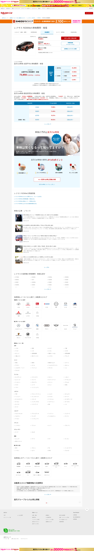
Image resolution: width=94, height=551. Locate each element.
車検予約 (34, 517)
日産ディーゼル (52, 353)
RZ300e (39, 17)
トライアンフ (35, 404)
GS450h (17, 284)
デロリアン (34, 382)
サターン (50, 377)
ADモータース (18, 441)
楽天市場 (90, 8)
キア (49, 438)
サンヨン (67, 438)
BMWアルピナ (51, 362)
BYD (16, 448)
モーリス (17, 404)
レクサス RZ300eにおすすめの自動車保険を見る (25, 203)
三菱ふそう (17, 356)
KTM (49, 450)
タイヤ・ (60, 32)
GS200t (50, 279)
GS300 (16, 282)
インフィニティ (35, 387)
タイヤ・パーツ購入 (50, 519)
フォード (34, 379)
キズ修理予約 (48, 517)
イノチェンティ (35, 418)
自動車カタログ (49, 521)
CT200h (17, 277)
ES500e (17, 279)
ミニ (66, 367)
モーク (16, 406)
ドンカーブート (68, 448)
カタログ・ (20, 32)
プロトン (34, 448)
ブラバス (50, 367)
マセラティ (17, 416)
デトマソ (67, 416)
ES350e (50, 277)
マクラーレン (51, 401)
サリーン (50, 382)
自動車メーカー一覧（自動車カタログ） (18, 17)
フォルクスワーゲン (53, 365)
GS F (33, 279)
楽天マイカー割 (35, 523)
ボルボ (33, 432)
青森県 (37, 111)
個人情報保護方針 (76, 517)
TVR (16, 394)
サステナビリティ (24, 538)
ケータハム (50, 399)
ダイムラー (67, 394)
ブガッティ (67, 425)
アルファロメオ (18, 413)
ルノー (49, 425)
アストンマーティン (36, 394)
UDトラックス (35, 356)
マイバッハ (34, 367)
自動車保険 (61, 521)
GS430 (66, 282)
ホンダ (49, 348)
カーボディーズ (68, 399)
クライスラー (35, 377)
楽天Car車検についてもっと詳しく (47, 184)
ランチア (34, 416)
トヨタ (16, 348)
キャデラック (18, 377)
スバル (49, 350)
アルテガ (17, 370)
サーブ (16, 432)
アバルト (17, 418)
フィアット (50, 413)
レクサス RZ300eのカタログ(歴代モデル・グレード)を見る (27, 196)
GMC (66, 384)
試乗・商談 (34, 515)
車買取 (34, 32)
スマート (67, 362)
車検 (47, 32)
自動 (74, 32)
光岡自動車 (34, 353)
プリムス (67, 382)
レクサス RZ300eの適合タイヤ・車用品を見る (25, 201)
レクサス (50, 356)
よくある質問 (20, 515)
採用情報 (75, 519)
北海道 (37, 107)
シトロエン (17, 425)
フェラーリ (67, 413)
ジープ (33, 384)
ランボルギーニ (52, 416)
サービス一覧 (6, 538)
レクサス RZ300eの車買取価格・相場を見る (24, 198)
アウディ (17, 365)
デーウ (33, 438)
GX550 (50, 284)
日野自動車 (67, 353)
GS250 (66, 279)
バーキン (17, 450)
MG (49, 404)
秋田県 (37, 119)
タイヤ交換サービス (63, 519)
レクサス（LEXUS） (31, 17)
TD (49, 448)
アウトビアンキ (35, 413)
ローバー (67, 396)
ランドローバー (35, 396)
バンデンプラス (35, 401)
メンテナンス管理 (35, 519)
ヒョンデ (17, 438)
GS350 (50, 282)
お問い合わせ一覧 (14, 538)
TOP (4, 515)
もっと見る (46, 267)
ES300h (33, 277)
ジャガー (50, 394)
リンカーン (17, 382)
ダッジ (49, 384)
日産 (33, 348)
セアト (33, 450)
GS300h (34, 282)
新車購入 (47, 515)
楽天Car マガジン (35, 521)
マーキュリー (68, 379)
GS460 (33, 284)
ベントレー (17, 396)
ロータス (50, 396)
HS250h (67, 284)
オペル (33, 365)
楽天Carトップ (5, 17)
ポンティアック (52, 379)
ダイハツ (17, 353)
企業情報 (75, 515)
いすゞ (33, 350)
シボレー (67, 377)
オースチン (67, 401)
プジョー (34, 425)
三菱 (66, 348)
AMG (16, 362)
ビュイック (17, 379)
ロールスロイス (18, 399)
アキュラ (67, 356)
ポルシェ (67, 365)
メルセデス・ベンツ (19, 367)
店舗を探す (70, 107)
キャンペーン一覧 (7, 517)
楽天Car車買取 (62, 515)
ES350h (67, 277)
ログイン (90, 13)
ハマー (16, 387)
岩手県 (37, 115)
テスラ (16, 384)
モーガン (17, 401)
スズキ (66, 350)
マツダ (16, 350)
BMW (33, 362)
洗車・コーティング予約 (64, 517)
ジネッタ (34, 399)
